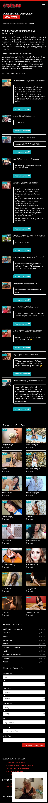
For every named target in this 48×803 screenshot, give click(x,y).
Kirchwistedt (24, 640)
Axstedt (24, 662)
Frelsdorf (24, 658)
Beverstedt (40, 81)
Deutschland (13, 23)
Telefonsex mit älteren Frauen (15, 763)
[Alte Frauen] (12, 5)
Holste (24, 651)
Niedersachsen (22, 23)
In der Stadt (7, 736)
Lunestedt (24, 633)
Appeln (24, 644)
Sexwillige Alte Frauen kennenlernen (17, 768)
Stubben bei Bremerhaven (24, 629)
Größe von (6, 689)
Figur (5, 718)
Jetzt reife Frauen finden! (34, 745)
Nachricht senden (21, 109)
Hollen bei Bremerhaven (24, 654)
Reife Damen (10, 787)
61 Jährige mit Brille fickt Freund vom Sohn (19, 765)
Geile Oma (9, 784)
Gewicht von (7, 703)
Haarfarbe (6, 727)
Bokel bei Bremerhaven (24, 647)
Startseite (5, 23)
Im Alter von (7, 674)
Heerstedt (24, 636)
